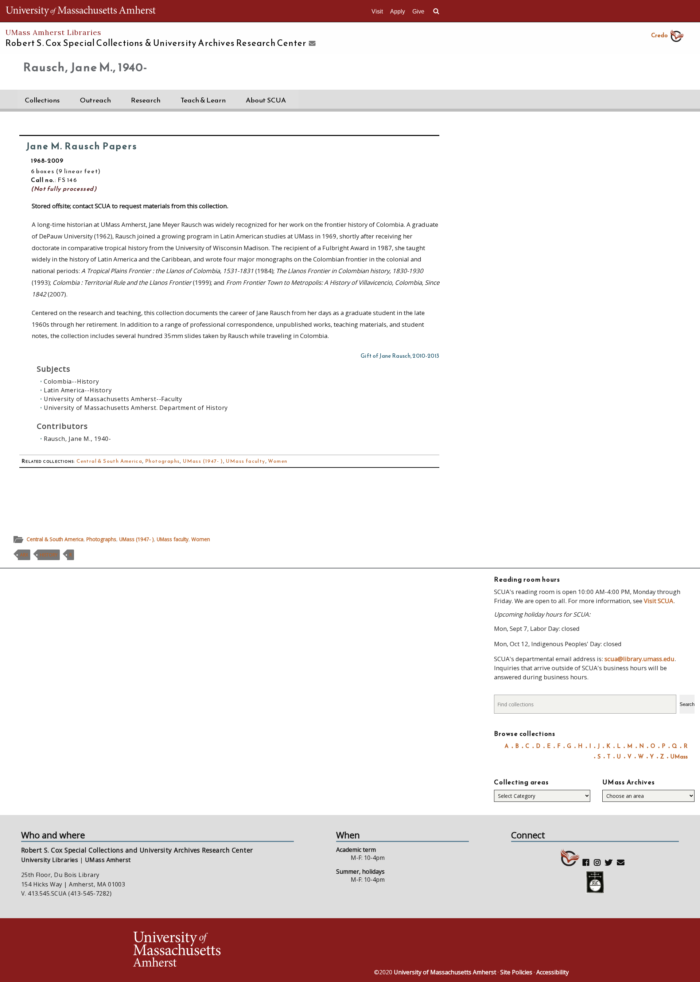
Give (418, 11)
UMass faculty (245, 461)
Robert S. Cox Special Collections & (155, 43)
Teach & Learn (203, 100)
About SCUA (266, 100)
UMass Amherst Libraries (53, 32)
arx (24, 555)
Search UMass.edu (436, 11)
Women (277, 461)
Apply (397, 11)
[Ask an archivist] (311, 43)
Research (145, 100)
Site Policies (516, 972)
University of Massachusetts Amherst (445, 972)
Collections (42, 100)
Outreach (95, 100)
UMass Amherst (108, 860)
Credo (659, 35)
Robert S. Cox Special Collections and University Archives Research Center (137, 850)
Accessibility (552, 972)
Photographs (162, 461)
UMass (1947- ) (203, 461)
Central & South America (109, 461)
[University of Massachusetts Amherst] (240, 950)
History (49, 555)
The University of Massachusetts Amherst (81, 10)
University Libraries (49, 860)
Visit (377, 11)
